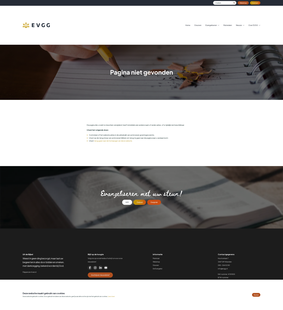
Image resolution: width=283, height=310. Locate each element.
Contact (255, 3)
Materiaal (156, 258)
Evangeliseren (211, 25)
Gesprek (154, 202)
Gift (127, 202)
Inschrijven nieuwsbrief (100, 275)
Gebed (140, 202)
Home (187, 25)
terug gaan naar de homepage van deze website (113, 141)
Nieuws (239, 25)
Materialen (227, 25)
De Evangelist (157, 269)
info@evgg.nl (223, 269)
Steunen (197, 25)
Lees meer (111, 296)
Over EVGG (253, 25)
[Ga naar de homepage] (36, 25)
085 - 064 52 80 (224, 265)
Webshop (243, 3)
